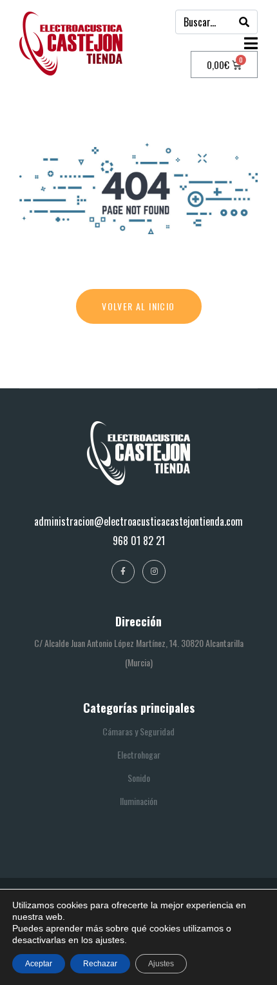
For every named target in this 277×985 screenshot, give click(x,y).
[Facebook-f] (123, 571)
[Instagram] (154, 571)
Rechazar (100, 963)
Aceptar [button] (38, 963)
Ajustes (161, 963)
